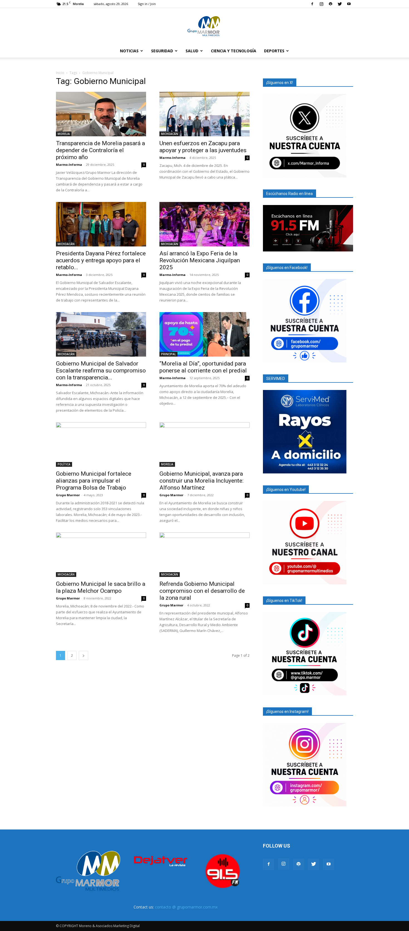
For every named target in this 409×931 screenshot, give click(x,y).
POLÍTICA (64, 464)
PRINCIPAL (168, 354)
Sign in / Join (147, 4)
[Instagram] (321, 4)
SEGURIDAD (162, 50)
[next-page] (83, 655)
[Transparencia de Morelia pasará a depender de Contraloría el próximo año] (101, 114)
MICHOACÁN (169, 134)
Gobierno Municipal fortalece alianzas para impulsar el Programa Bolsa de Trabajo (93, 480)
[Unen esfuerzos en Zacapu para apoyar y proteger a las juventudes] (204, 114)
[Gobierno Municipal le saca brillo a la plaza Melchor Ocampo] (101, 554)
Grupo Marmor (68, 495)
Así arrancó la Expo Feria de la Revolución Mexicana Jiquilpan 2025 (199, 260)
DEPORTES (274, 50)
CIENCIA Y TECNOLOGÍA (233, 50)
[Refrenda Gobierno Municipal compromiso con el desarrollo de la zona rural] (204, 554)
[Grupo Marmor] (204, 26)
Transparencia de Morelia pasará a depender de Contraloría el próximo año (100, 150)
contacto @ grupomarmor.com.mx (186, 907)
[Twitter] (340, 4)
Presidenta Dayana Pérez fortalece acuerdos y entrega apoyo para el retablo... (101, 260)
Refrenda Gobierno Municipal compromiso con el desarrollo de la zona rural (202, 591)
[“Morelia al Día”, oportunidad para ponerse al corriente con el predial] (204, 334)
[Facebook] (312, 4)
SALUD (192, 50)
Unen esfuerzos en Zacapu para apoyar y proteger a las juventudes (203, 147)
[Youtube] (349, 4)
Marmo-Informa (69, 164)
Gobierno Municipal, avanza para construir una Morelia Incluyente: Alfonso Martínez (201, 480)
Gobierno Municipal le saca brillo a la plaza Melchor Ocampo (100, 587)
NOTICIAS (129, 50)
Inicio (60, 72)
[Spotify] (330, 4)
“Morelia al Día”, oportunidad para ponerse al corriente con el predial (203, 367)
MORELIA (64, 134)
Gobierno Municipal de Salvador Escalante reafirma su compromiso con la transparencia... (101, 370)
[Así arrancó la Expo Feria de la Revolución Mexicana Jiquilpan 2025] (204, 224)
